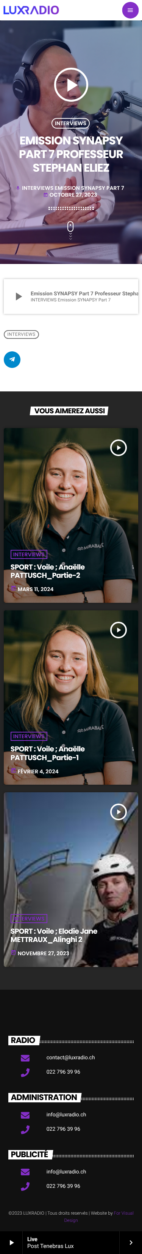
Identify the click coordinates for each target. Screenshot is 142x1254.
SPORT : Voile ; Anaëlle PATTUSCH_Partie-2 (48, 571)
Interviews (70, 123)
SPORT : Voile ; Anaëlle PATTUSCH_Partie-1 (48, 753)
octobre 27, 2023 (70, 195)
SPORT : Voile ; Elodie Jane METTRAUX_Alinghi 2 (54, 935)
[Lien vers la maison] (31, 10)
